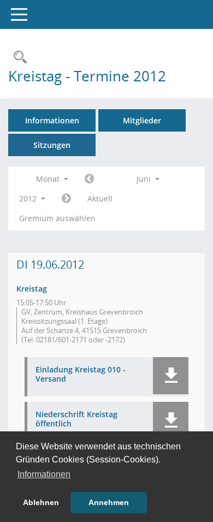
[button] (170, 375)
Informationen (52, 120)
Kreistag (31, 288)
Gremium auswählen (57, 218)
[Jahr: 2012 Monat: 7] (66, 199)
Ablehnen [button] (41, 502)
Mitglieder (142, 120)
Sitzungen (51, 145)
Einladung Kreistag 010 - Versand (81, 374)
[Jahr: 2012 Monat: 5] (89, 179)
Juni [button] (145, 179)
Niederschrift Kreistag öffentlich (76, 419)
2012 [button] (29, 198)
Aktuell (100, 198)
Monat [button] (49, 179)
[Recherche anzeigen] (17, 58)
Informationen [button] (43, 474)
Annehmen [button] (108, 502)
